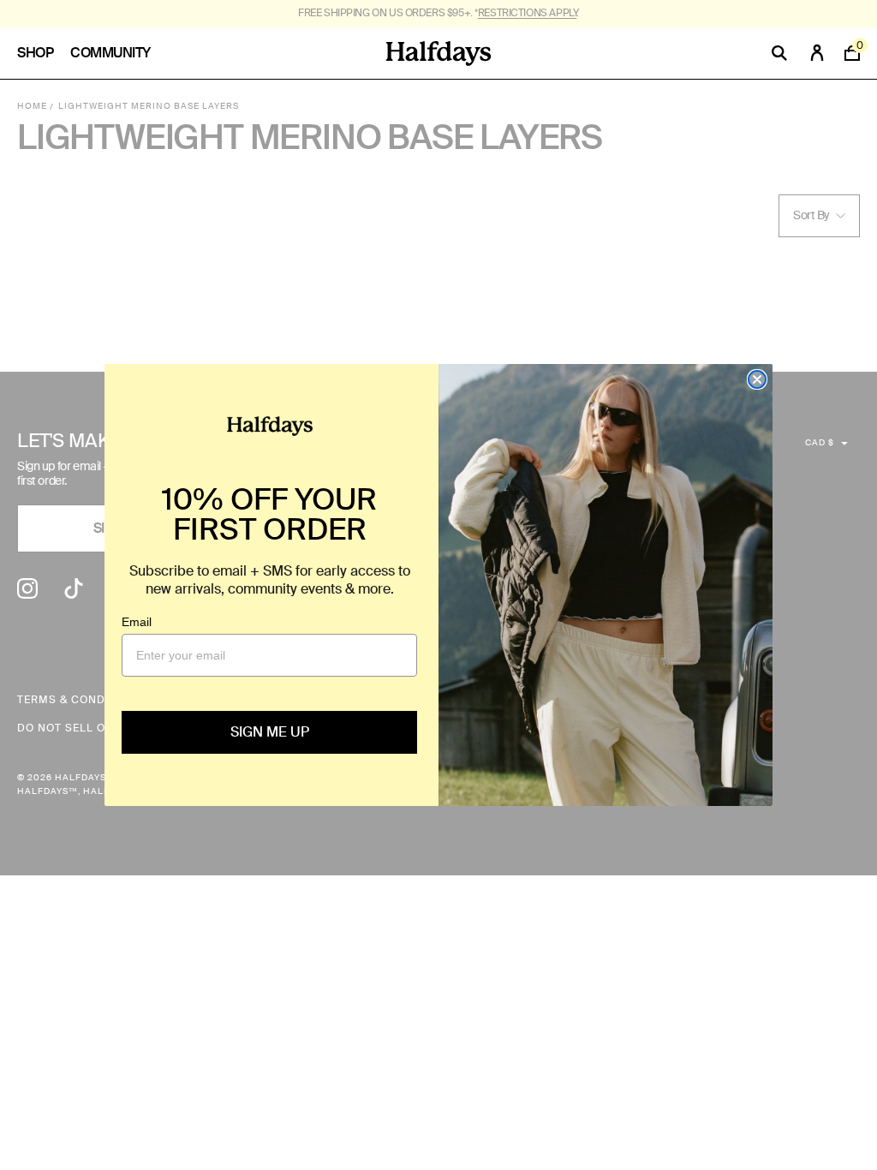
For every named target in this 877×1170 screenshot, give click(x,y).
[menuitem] (43, 53)
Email (137, 622)
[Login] (817, 53)
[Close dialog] (757, 379)
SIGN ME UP (269, 732)
